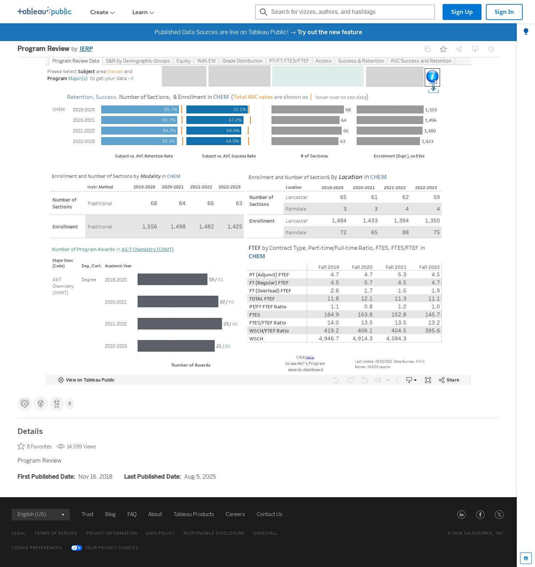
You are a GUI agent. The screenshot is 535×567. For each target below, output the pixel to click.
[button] (461, 514)
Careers (235, 514)
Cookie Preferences (37, 548)
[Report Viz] (491, 49)
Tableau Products (194, 514)
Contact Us (269, 514)
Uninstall (265, 533)
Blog (110, 514)
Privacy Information (111, 533)
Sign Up (462, 12)
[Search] (262, 12)
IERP (86, 48)
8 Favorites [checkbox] (39, 447)
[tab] (526, 32)
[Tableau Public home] (44, 12)
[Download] (475, 49)
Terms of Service (56, 533)
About (155, 514)
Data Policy (160, 533)
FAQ (131, 514)
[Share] (459, 49)
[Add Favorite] (443, 49)
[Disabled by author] (427, 49)
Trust (88, 514)
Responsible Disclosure (214, 533)
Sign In (504, 12)
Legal (19, 533)
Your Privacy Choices (112, 548)
